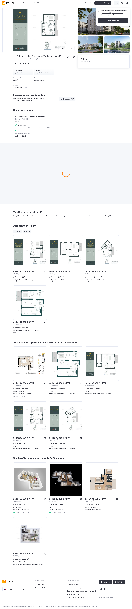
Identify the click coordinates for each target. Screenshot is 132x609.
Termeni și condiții (73, 594)
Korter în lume (39, 584)
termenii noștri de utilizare (109, 15)
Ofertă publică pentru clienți (76, 597)
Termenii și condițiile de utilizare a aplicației (81, 591)
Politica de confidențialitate (76, 588)
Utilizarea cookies (73, 584)
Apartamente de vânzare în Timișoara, (25, 59)
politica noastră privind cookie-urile (112, 13)
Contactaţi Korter (40, 588)
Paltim (39, 59)
